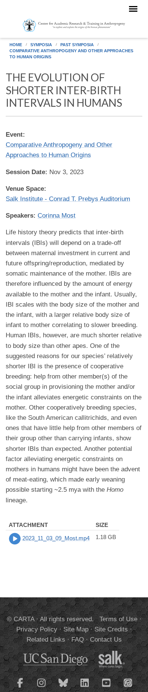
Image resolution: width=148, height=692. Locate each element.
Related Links (46, 639)
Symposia (41, 44)
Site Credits (111, 629)
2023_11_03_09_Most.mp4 (56, 538)
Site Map (75, 629)
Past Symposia (77, 44)
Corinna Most (57, 215)
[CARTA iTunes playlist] (128, 682)
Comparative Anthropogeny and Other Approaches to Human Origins (71, 53)
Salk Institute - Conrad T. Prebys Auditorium (68, 199)
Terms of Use (118, 619)
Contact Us (106, 639)
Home (15, 44)
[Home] (74, 25)
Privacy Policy (36, 629)
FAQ (77, 639)
